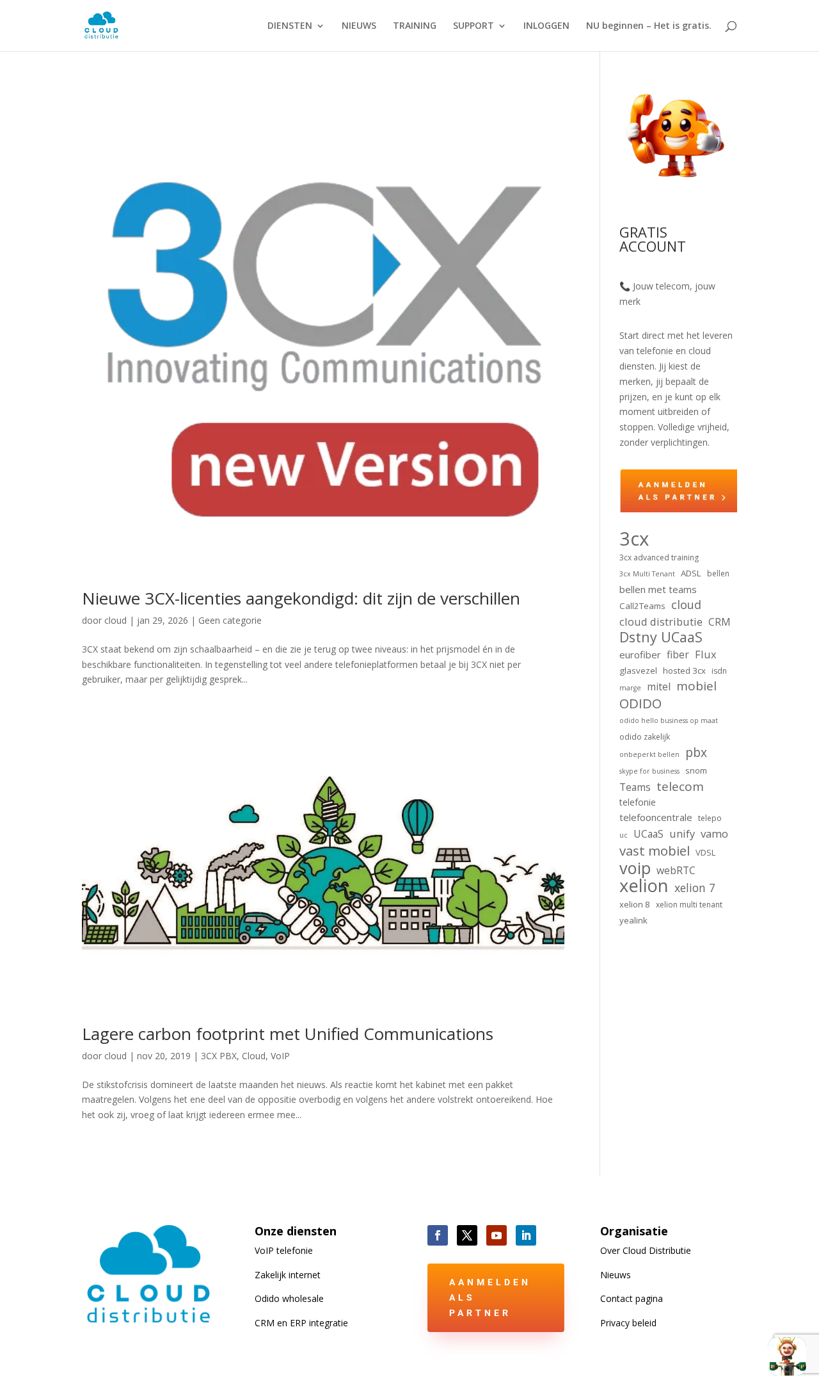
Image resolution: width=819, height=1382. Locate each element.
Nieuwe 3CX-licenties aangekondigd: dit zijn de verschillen (301, 598)
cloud (115, 620)
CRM (719, 622)
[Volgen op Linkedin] (526, 1235)
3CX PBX (219, 1056)
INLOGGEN (546, 26)
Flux (706, 654)
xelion (644, 885)
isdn (719, 670)
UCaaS (648, 834)
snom (696, 770)
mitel (659, 686)
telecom (680, 787)
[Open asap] (787, 1356)
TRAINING (414, 26)
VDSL (706, 852)
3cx (634, 539)
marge (630, 687)
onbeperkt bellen (649, 754)
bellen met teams (658, 589)
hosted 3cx (684, 670)
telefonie (637, 802)
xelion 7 (694, 888)
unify (682, 833)
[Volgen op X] (467, 1235)
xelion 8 (634, 904)
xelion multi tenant (689, 904)
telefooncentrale (655, 817)
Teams (635, 787)
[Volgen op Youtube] (496, 1235)
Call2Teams (642, 606)
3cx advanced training (659, 557)
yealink (633, 920)
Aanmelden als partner (490, 1297)
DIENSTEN (289, 26)
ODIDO (640, 703)
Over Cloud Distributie (645, 1250)
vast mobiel (654, 851)
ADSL (691, 573)
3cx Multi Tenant (647, 573)
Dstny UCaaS (661, 637)
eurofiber (640, 654)
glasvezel (638, 670)
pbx (696, 752)
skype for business (649, 771)
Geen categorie (230, 620)
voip (635, 868)
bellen (718, 573)
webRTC (676, 870)
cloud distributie (661, 621)
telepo (710, 818)
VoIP (280, 1056)
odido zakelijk (644, 736)
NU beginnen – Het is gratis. (649, 26)
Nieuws (615, 1275)
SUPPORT (473, 26)
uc (623, 835)
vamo (714, 833)
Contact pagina (631, 1298)
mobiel (696, 686)
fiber (678, 654)
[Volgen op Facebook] (437, 1235)
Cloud (254, 1056)
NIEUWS (359, 26)
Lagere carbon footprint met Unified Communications (287, 1033)
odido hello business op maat (668, 720)
